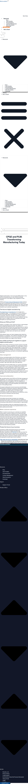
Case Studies (8, 86)
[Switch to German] (5, 33)
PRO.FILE (14, 432)
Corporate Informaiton (5, 444)
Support (5, 92)
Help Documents (10, 25)
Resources (6, 18)
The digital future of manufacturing (8, 312)
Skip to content (3, 1)
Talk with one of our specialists (9, 439)
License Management (10, 88)
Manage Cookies (5, 783)
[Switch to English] (3, 463)
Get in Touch (7, 29)
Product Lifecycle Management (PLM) (13, 302)
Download (8, 26)
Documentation (9, 87)
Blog (6, 84)
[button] (14, 16)
